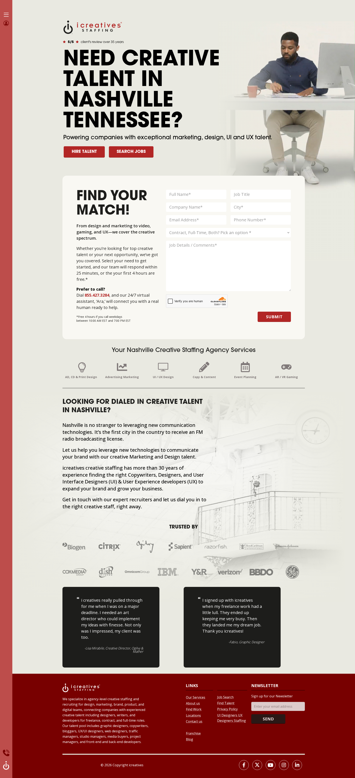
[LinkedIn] (297, 765)
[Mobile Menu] (6, 14)
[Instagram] (284, 765)
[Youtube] (270, 765)
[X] (257, 765)
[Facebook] (244, 765)
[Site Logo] (92, 27)
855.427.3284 (97, 295)
